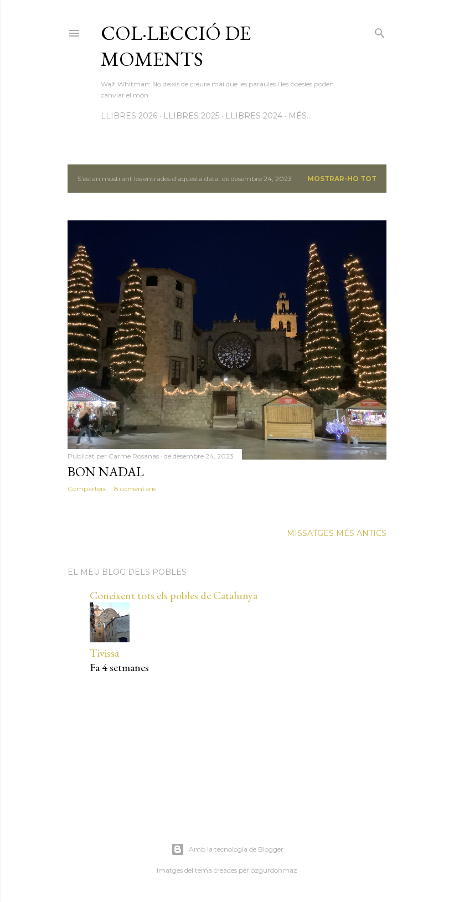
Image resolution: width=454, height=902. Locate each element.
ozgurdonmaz (274, 870)
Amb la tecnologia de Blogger (236, 849)
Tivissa (104, 653)
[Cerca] (379, 31)
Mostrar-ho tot (341, 178)
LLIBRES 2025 (191, 116)
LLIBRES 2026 (129, 116)
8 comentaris (135, 488)
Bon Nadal (106, 471)
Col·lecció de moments (176, 46)
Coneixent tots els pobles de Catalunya (173, 595)
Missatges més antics (336, 533)
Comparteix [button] (87, 488)
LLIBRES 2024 (253, 116)
